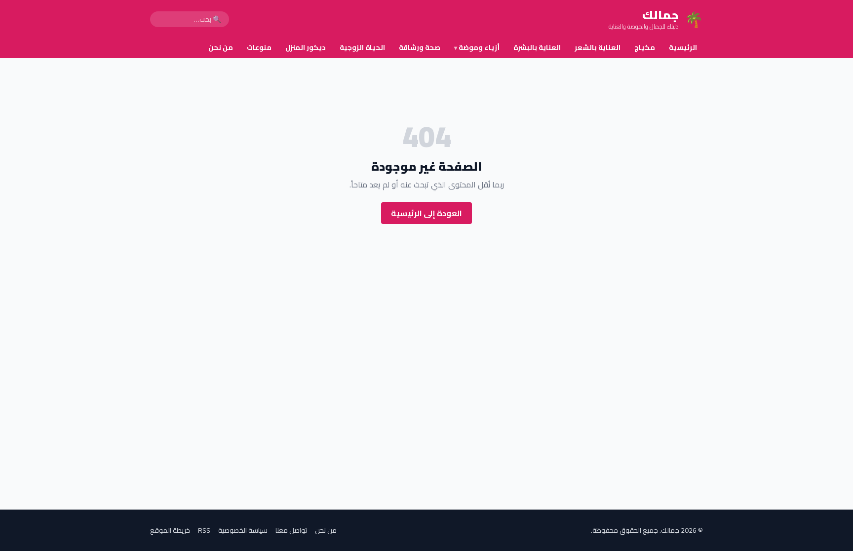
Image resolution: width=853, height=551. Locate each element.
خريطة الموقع (170, 530)
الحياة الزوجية (362, 47)
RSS (204, 530)
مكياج (644, 47)
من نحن (220, 47)
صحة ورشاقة (419, 47)
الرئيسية (683, 47)
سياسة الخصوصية (243, 530)
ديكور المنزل (305, 47)
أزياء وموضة (477, 47)
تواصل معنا (291, 530)
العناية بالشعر (597, 47)
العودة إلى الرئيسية (426, 213)
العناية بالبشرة (537, 47)
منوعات (259, 47)
